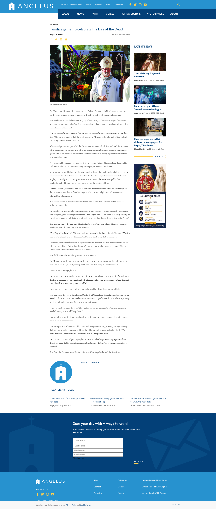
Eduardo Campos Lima (137, 406)
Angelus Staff (138, 80)
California (54, 25)
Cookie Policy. (85, 505)
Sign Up (138, 461)
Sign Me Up (78, 458)
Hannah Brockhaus (96, 406)
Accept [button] (176, 504)
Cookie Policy (53, 500)
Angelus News (56, 34)
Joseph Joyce (54, 406)
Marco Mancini (139, 149)
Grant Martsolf (139, 113)
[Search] (178, 4)
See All (159, 156)
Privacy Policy (71, 505)
